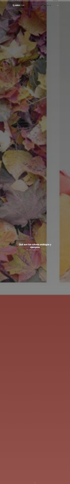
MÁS (50, 5)
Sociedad (41, 5)
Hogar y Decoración (36, 249)
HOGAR (48, 5)
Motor (45, 5)
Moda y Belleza (32, 249)
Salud (38, 5)
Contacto (13, 0)
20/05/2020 (27, 249)
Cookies (15, 0)
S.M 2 (21, 0)
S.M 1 (19, 0)
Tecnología (34, 5)
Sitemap (18, 0)
